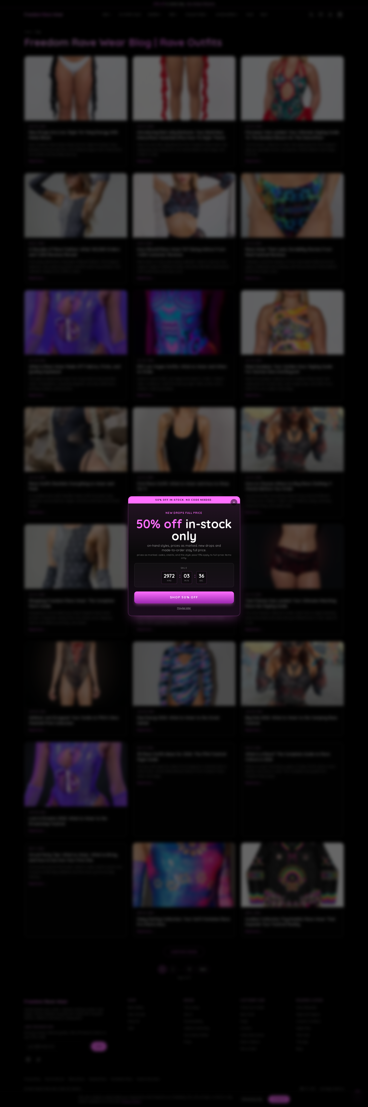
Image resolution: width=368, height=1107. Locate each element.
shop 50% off (184, 597)
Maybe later (184, 608)
